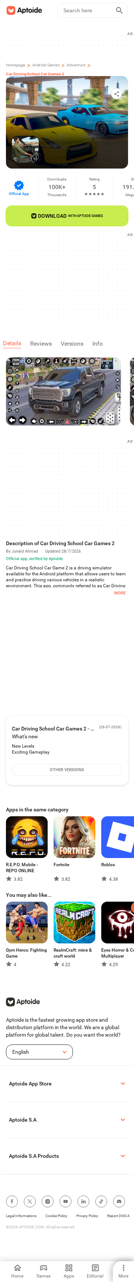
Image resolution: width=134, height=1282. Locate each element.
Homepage (15, 65)
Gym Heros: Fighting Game (26, 953)
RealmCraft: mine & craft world (73, 953)
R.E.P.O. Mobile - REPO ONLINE (22, 867)
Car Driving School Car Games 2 (35, 74)
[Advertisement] (70, 277)
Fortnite (61, 864)
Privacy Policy (87, 1216)
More (120, 593)
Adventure (76, 65)
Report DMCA (118, 1216)
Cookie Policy (56, 1216)
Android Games (46, 65)
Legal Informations (21, 1216)
